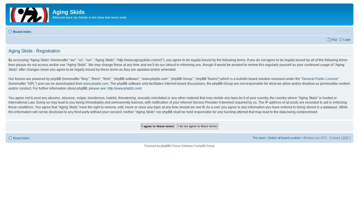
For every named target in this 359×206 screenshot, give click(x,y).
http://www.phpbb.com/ (124, 88)
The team (258, 137)
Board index (22, 31)
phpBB (165, 145)
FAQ (334, 39)
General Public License (320, 79)
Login (347, 39)
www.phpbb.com (96, 84)
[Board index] (29, 14)
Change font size (346, 30)
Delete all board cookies (284, 137)
